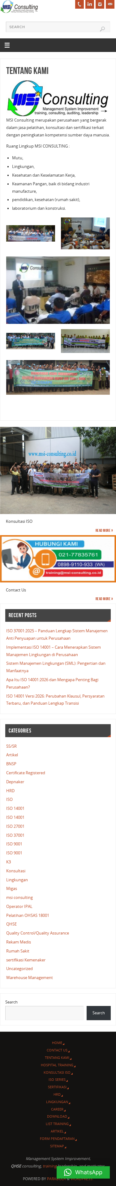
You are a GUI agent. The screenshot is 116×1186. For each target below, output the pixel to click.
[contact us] (58, 559)
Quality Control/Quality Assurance (37, 933)
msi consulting (19, 897)
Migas (11, 888)
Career (57, 1109)
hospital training (57, 1065)
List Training (57, 1123)
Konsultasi (15, 871)
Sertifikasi (57, 1087)
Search (11, 1002)
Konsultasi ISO (57, 1072)
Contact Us (57, 1050)
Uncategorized (19, 968)
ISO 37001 (15, 835)
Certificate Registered (25, 773)
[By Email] (110, 4)
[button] (83, 1172)
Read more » (104, 530)
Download (57, 1116)
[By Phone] (79, 4)
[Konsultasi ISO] (58, 470)
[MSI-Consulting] (89, 4)
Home (57, 1042)
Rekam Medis (18, 942)
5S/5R (11, 746)
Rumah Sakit (17, 951)
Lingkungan (17, 880)
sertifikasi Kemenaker (25, 960)
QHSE (11, 924)
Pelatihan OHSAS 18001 (27, 915)
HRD (10, 790)
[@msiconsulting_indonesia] (100, 4)
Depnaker (15, 781)
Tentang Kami (57, 1057)
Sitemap (57, 1146)
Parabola (56, 1178)
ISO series (57, 1079)
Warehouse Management (29, 977)
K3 (8, 862)
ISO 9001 (14, 844)
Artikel (12, 755)
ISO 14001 (15, 808)
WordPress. (82, 1178)
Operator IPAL (19, 906)
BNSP (11, 764)
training (50, 1166)
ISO (9, 799)
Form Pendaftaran (57, 1138)
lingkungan (57, 1101)
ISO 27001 (15, 826)
